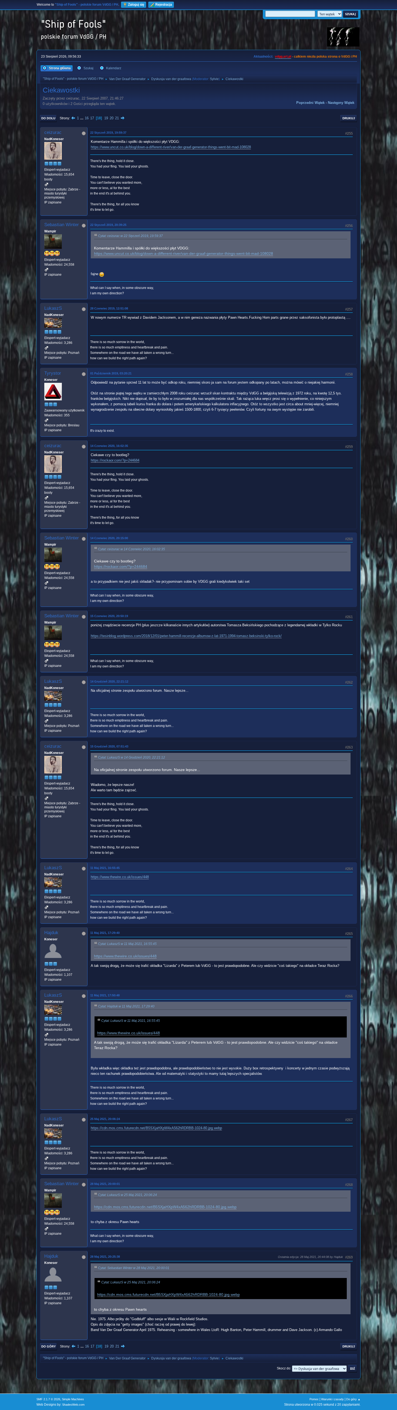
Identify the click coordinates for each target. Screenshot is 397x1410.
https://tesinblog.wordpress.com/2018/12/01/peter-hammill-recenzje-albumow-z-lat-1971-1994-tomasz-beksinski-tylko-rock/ (186, 636)
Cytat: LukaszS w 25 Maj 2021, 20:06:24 (127, 1195)
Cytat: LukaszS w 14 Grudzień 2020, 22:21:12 (131, 757)
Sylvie (214, 79)
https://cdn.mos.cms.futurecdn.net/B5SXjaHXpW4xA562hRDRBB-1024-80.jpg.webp (156, 1128)
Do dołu (48, 118)
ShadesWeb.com (73, 1404)
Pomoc (314, 1399)
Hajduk (51, 932)
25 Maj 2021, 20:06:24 (105, 1119)
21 (117, 118)
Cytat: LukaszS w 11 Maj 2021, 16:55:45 (127, 944)
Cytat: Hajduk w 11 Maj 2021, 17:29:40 (126, 1006)
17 (92, 118)
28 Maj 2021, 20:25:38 (105, 1256)
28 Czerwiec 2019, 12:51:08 (109, 308)
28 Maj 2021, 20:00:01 (105, 1183)
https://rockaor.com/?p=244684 (115, 460)
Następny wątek (341, 103)
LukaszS (53, 308)
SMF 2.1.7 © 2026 (48, 1399)
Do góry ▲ (353, 1399)
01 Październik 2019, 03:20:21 (111, 373)
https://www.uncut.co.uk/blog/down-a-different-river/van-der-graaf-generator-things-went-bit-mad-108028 (171, 147)
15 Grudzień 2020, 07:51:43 (109, 746)
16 (87, 118)
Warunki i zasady (332, 1399)
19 (106, 118)
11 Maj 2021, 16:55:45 (105, 867)
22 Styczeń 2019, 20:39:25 (108, 224)
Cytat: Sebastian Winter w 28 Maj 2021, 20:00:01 (133, 1268)
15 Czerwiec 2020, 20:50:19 (109, 616)
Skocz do (283, 1368)
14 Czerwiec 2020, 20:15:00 (109, 538)
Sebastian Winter (61, 224)
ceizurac (53, 132)
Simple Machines (73, 1399)
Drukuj (348, 118)
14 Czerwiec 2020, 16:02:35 (109, 445)
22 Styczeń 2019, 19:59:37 (108, 132)
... (82, 118)
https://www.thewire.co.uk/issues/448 (120, 877)
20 (111, 118)
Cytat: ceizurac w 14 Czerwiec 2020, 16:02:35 (131, 549)
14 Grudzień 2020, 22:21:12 (109, 681)
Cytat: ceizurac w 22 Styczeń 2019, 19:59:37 (130, 236)
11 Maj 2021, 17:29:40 (105, 932)
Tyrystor (52, 373)
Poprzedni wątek (310, 103)
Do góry (48, 1346)
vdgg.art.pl (283, 56)
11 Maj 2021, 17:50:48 (105, 995)
